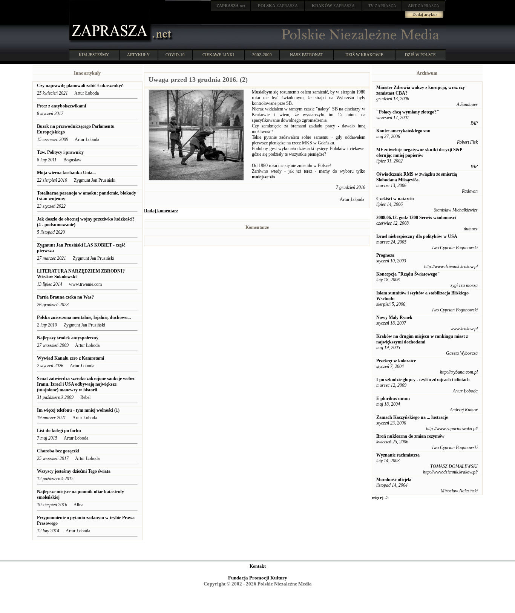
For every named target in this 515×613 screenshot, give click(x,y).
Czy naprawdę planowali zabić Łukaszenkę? (80, 85)
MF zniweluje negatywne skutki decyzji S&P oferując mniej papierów (419, 152)
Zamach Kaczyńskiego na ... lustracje (412, 417)
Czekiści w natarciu (395, 198)
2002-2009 (262, 54)
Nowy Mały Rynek (394, 317)
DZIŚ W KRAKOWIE (364, 54)
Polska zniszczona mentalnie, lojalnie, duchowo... (84, 317)
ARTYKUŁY (138, 54)
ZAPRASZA (278, 5)
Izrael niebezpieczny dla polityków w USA (416, 236)
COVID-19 (175, 54)
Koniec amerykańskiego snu (403, 130)
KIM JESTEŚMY (94, 54)
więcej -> (380, 497)
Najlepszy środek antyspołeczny (67, 337)
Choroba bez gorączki (58, 451)
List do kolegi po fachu (59, 430)
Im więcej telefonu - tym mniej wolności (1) (78, 410)
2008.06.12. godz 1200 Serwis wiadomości (416, 217)
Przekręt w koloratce (396, 360)
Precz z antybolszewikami (61, 106)
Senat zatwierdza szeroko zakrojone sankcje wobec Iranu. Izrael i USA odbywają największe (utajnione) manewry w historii (86, 384)
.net (230, 5)
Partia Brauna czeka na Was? (66, 297)
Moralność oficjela (393, 479)
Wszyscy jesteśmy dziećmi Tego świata (74, 471)
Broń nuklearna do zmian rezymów (410, 436)
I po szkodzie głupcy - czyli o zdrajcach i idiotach (423, 379)
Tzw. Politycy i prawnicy (60, 152)
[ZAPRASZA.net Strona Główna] (110, 41)
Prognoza (385, 255)
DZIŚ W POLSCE (420, 54)
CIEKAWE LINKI (218, 54)
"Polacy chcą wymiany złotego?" (407, 112)
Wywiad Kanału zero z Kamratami (70, 358)
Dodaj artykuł (424, 14)
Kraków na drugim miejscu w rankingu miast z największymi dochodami (422, 339)
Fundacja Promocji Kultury (257, 578)
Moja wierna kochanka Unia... (66, 172)
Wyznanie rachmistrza (398, 455)
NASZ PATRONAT (306, 54)
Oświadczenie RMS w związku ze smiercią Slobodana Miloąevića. (416, 177)
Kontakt (258, 566)
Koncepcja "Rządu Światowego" (408, 274)
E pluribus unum (393, 398)
